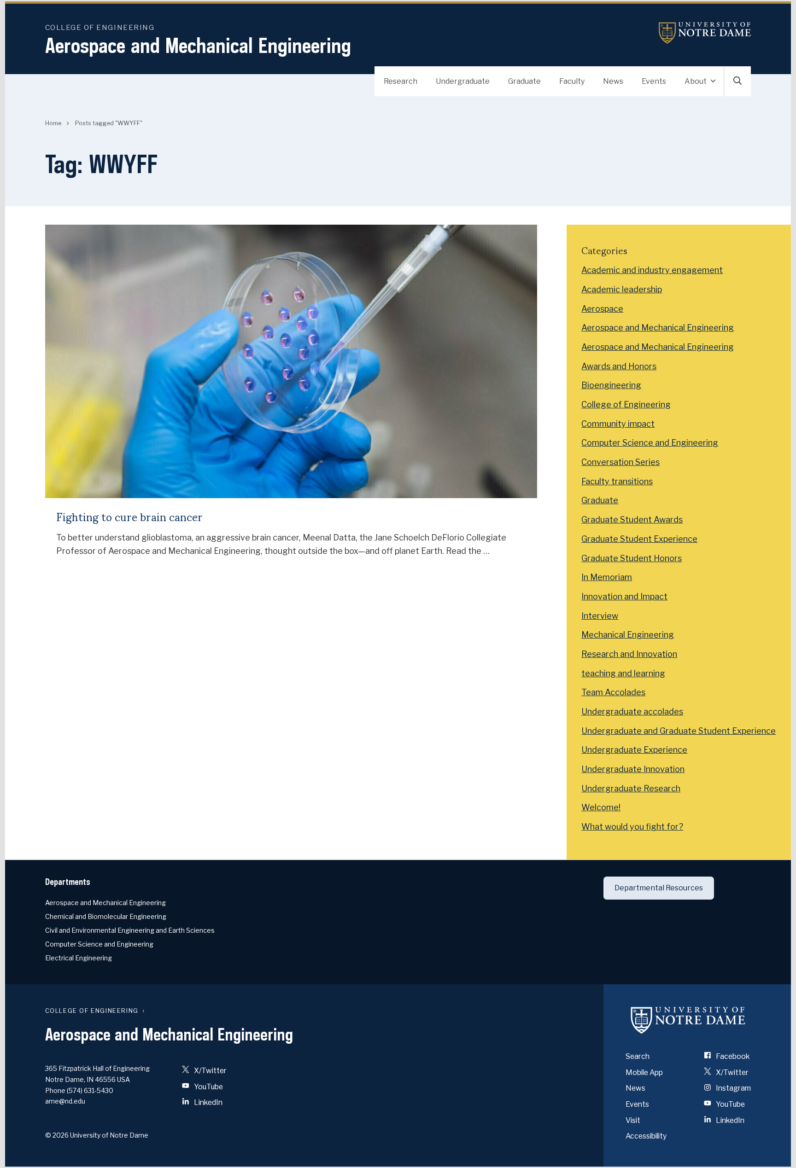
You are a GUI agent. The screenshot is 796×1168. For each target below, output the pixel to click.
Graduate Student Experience (639, 539)
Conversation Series (620, 462)
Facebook (731, 1056)
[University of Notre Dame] (688, 1020)
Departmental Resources (659, 887)
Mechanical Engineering (627, 634)
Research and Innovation (629, 654)
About (696, 81)
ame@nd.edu (65, 1101)
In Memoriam (606, 577)
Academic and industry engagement (652, 270)
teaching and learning (623, 673)
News (613, 81)
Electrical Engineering (78, 958)
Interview (599, 616)
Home (53, 123)
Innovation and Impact (624, 596)
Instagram (732, 1088)
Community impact (618, 424)
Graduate (524, 81)
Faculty (572, 81)
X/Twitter (210, 1070)
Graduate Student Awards (632, 519)
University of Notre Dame (705, 33)
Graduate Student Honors (631, 558)
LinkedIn (207, 1102)
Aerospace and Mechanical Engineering (198, 45)
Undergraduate (463, 81)
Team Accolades (613, 692)
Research (400, 81)
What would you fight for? (632, 826)
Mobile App (644, 1072)
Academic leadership (621, 289)
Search (638, 1056)
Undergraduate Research (630, 788)
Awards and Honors (618, 366)
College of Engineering (100, 27)
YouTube (208, 1086)
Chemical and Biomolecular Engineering (105, 916)
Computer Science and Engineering (649, 442)
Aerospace (602, 309)
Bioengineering (611, 385)
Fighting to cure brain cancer (129, 516)
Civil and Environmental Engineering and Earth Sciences (130, 930)
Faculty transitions (617, 481)
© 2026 (57, 1135)
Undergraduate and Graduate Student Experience (678, 731)
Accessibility (646, 1136)
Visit (633, 1120)
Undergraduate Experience (634, 750)
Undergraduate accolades (632, 711)
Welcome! (600, 807)
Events (654, 81)
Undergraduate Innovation (633, 769)
